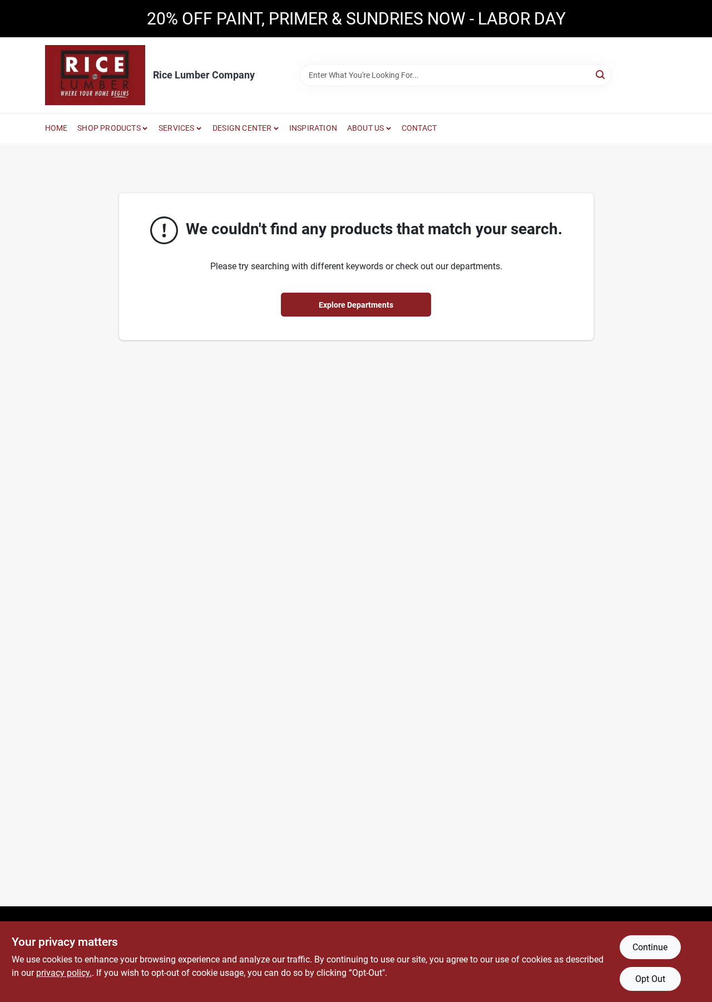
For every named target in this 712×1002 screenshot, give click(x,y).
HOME (56, 128)
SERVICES (177, 128)
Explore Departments (356, 304)
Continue (650, 947)
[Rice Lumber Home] (95, 75)
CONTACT (419, 128)
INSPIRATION (313, 128)
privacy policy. (64, 973)
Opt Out (650, 979)
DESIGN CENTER (242, 128)
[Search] (601, 74)
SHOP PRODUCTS (109, 128)
